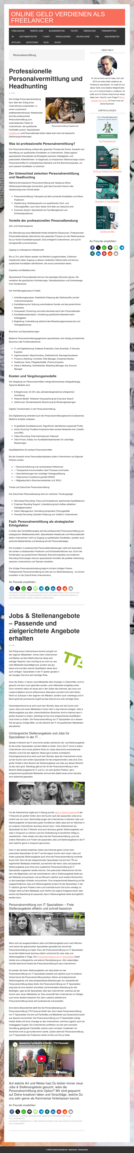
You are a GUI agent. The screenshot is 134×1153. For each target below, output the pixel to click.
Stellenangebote (17, 1118)
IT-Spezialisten (34, 1116)
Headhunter (14, 133)
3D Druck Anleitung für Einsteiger (107, 171)
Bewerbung (25, 1121)
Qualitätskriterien (17, 598)
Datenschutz (83, 1149)
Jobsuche (46, 1116)
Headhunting (24, 593)
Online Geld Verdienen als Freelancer (58, 17)
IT (31, 1121)
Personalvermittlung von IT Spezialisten (55, 956)
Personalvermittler (69, 595)
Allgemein (23, 1116)
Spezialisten (76, 1121)
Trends (29, 598)
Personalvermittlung (59, 593)
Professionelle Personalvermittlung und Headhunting (46, 78)
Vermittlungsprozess (44, 598)
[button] (12, 588)
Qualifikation (64, 1121)
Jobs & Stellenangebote (66, 812)
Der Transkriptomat (107, 141)
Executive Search (51, 595)
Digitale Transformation (31, 595)
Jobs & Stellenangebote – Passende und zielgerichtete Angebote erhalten (44, 626)
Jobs (35, 1121)
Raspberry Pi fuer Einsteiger (107, 201)
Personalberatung (39, 593)
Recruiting (74, 593)
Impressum (73, 1149)
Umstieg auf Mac (107, 231)
